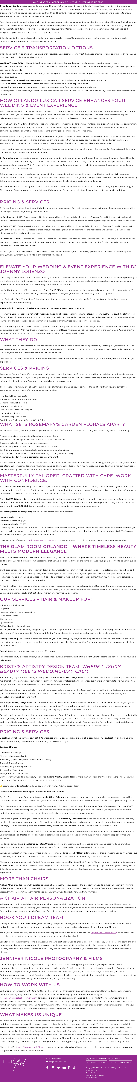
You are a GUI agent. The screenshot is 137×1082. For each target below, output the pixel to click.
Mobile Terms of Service (95, 1075)
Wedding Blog (60, 2)
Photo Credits (91, 1078)
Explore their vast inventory (104, 933)
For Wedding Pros (92, 2)
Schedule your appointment (39, 540)
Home (35, 2)
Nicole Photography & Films (29, 1047)
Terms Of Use (91, 1073)
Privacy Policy (91, 1070)
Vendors (45, 2)
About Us (75, 2)
